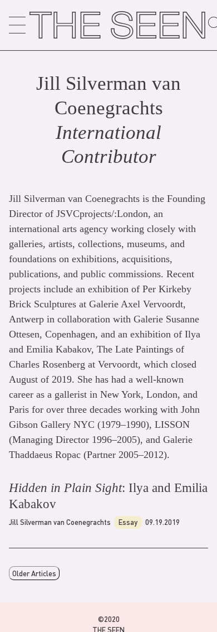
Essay (128, 522)
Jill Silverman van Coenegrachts (60, 522)
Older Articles (34, 573)
